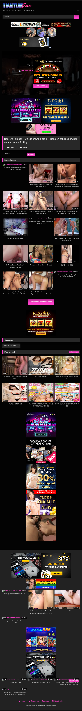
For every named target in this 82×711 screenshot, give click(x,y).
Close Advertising (41, 86)
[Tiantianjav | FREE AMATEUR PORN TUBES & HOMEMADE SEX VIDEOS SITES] (41, 6)
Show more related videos (41, 302)
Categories (35, 701)
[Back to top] (76, 705)
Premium (45, 701)
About (11, 147)
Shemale (32, 154)
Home (23, 701)
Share (24, 147)
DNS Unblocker (57, 701)
